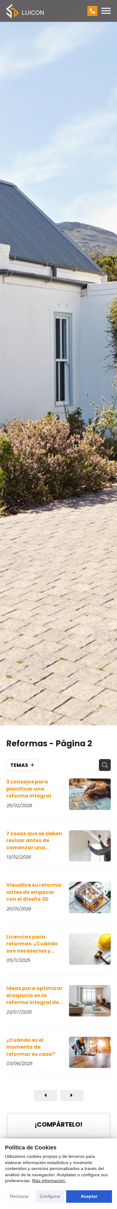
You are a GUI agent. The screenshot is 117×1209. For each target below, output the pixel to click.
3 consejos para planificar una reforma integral (28, 788)
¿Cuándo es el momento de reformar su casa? (30, 1047)
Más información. (49, 1180)
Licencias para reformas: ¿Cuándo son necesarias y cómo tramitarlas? (32, 944)
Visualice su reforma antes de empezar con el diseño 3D (33, 892)
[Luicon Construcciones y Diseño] (25, 11)
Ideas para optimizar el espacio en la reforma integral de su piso (34, 995)
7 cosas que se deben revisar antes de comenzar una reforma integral (34, 840)
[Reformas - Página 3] (71, 1095)
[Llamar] (92, 11)
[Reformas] (45, 1095)
